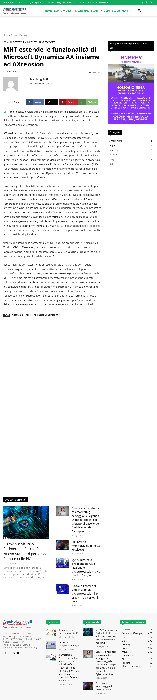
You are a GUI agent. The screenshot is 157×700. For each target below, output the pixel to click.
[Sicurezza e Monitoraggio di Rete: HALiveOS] (62, 545)
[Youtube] (18, 653)
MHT (28, 314)
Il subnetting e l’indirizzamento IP (68, 631)
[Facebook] (143, 2)
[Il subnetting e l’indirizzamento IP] (51, 632)
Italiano (7, 538)
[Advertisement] (78, 24)
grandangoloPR (39, 79)
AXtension (17, 314)
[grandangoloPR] (16, 84)
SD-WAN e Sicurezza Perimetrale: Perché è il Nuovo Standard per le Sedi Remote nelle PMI (25, 551)
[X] (151, 2)
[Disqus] (52, 368)
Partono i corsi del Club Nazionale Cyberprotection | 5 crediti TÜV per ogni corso (85, 593)
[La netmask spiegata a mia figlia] (51, 645)
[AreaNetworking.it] (14, 11)
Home (6, 35)
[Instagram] (9, 653)
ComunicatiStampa (19, 35)
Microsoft (48, 42)
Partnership (34, 42)
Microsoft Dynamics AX (46, 314)
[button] (139, 10)
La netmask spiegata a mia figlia (69, 644)
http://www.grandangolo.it (40, 84)
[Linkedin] (147, 2)
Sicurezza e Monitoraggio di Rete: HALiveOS (86, 545)
